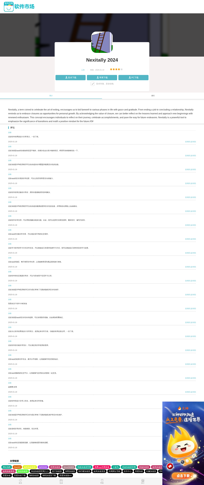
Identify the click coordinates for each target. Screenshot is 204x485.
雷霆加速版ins (65, 475)
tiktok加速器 (69, 467)
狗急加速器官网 (84, 467)
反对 (192, 142)
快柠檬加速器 (84, 471)
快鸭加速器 (70, 471)
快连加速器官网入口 (40, 471)
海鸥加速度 (34, 475)
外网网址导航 (114, 471)
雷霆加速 (139, 471)
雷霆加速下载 (20, 475)
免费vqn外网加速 (102, 467)
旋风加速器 (157, 467)
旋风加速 (43, 467)
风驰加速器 (144, 467)
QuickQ (17, 467)
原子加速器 (57, 471)
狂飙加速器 (151, 471)
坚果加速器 (55, 467)
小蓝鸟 (116, 467)
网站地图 (7, 467)
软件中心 (128, 471)
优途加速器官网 (129, 467)
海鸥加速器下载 (49, 475)
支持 (186, 142)
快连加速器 (23, 471)
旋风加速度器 (30, 467)
